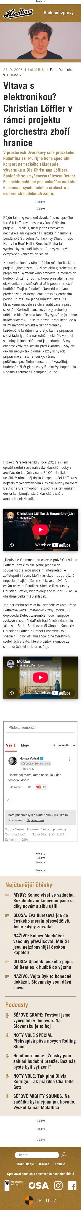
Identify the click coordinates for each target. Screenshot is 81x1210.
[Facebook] (72, 1185)
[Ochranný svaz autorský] (39, 1185)
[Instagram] (58, 1185)
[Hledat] (62, 1155)
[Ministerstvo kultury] (14, 1185)
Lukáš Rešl (37, 70)
